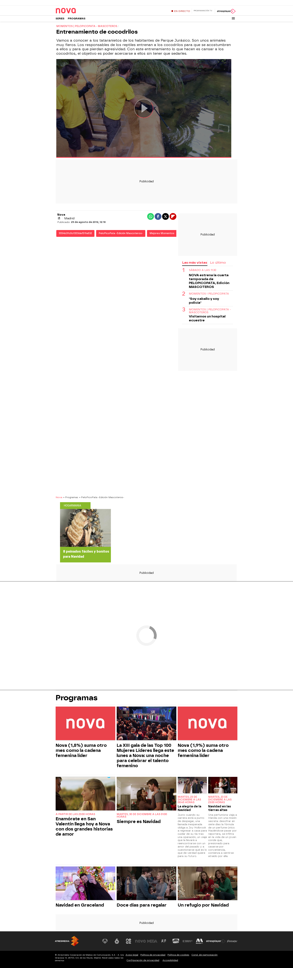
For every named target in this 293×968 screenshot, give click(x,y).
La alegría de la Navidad (189, 808)
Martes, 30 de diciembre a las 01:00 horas (142, 815)
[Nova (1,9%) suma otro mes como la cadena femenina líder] (207, 724)
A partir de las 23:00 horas (75, 814)
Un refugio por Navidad (203, 905)
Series (60, 18)
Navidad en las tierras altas (219, 808)
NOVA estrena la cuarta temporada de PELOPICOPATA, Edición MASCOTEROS (209, 281)
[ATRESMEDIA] (67, 941)
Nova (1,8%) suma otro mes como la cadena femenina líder (81, 750)
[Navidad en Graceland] (85, 883)
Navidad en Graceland (80, 905)
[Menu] (233, 18)
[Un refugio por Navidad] (207, 883)
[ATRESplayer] (226, 11)
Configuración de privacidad (142, 960)
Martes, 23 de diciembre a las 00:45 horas (189, 800)
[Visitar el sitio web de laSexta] (117, 941)
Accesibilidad (170, 960)
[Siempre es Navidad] (146, 794)
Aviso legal (131, 955)
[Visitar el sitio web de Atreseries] (164, 941)
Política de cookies (178, 955)
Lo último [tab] (218, 262)
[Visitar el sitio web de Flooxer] (232, 941)
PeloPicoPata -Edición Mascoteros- (121, 233)
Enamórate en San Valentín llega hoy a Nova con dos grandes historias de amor (84, 826)
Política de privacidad (152, 955)
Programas (76, 18)
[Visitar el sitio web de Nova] (140, 941)
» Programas (70, 497)
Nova (59, 497)
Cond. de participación (204, 955)
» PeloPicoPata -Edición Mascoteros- (101, 497)
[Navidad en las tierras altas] (222, 785)
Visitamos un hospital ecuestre (207, 318)
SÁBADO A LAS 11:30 (202, 270)
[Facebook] (59, 218)
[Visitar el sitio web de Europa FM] (187, 941)
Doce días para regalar (142, 905)
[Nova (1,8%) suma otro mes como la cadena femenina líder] (85, 724)
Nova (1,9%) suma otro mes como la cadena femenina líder (203, 750)
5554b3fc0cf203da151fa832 (75, 233)
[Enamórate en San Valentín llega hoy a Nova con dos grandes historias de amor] (85, 794)
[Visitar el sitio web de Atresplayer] (216, 941)
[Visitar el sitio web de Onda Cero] (176, 941)
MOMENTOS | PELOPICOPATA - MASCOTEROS (210, 311)
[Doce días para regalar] (146, 883)
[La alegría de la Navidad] (192, 785)
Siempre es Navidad (139, 821)
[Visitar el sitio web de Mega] (152, 941)
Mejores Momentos (162, 233)
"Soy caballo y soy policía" (204, 301)
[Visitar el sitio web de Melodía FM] (199, 941)
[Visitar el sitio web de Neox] (128, 941)
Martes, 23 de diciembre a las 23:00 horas (220, 800)
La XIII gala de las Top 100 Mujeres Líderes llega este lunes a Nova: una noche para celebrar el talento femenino (145, 755)
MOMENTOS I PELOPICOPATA (209, 293)
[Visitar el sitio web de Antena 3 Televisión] (105, 941)
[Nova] (77, 10)
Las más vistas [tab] (194, 262)
